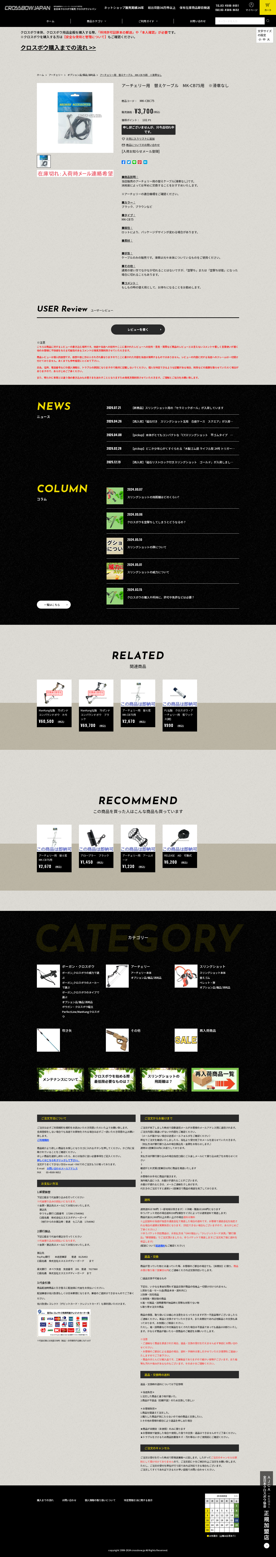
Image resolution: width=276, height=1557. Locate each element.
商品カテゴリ (95, 21)
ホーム (50, 21)
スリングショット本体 (213, 973)
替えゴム (205, 978)
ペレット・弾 (207, 983)
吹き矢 (67, 1030)
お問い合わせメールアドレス (62, 1168)
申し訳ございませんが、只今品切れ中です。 (148, 129)
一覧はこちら (52, 605)
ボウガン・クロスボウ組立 (77, 1007)
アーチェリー (56, 75)
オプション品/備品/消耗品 (81, 75)
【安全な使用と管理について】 (85, 36)
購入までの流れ (45, 1500)
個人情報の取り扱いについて (100, 1500)
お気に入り (140, 139)
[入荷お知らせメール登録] (141, 151)
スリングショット (213, 966)
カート (267, 10)
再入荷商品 (208, 1030)
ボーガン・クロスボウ (78, 966)
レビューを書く (138, 329)
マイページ (251, 10)
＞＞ (236, 1495)
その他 (136, 1030)
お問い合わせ (198, 21)
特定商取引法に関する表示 (138, 1500)
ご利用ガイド (146, 21)
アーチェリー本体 (141, 973)
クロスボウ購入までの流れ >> (58, 47)
